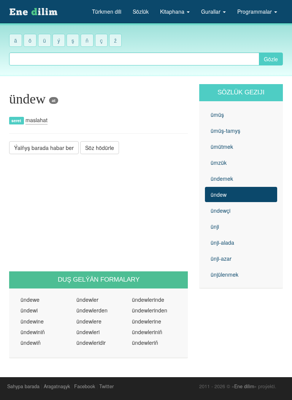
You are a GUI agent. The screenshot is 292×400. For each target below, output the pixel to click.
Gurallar (211, 11)
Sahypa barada (23, 386)
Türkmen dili (106, 11)
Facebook (84, 386)
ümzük (219, 162)
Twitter (106, 386)
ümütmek (222, 146)
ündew (219, 194)
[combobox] (134, 59)
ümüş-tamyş (225, 130)
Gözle (271, 59)
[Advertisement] (98, 212)
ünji (215, 226)
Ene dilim (244, 386)
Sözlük (141, 11)
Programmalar (255, 11)
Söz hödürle (99, 147)
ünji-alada (222, 242)
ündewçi (220, 210)
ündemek (222, 178)
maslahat (36, 120)
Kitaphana (173, 11)
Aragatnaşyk (57, 386)
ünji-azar (221, 258)
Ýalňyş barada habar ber (44, 147)
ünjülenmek (224, 274)
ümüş (217, 114)
